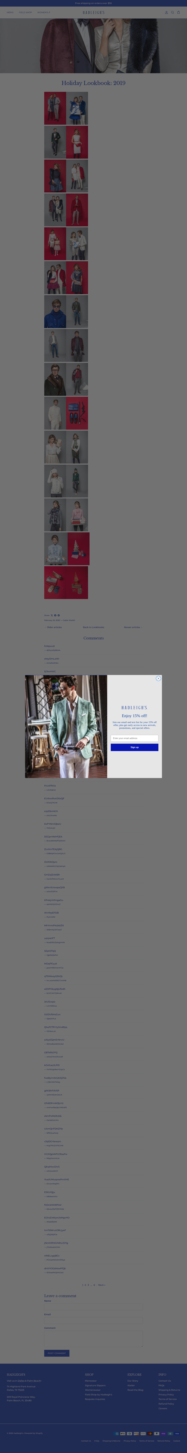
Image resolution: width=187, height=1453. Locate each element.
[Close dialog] (158, 678)
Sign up (135, 747)
